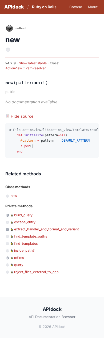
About (92, 7)
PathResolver (36, 68)
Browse (75, 7)
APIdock (14, 7)
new (14, 196)
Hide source (22, 116)
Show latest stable (33, 63)
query (18, 265)
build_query (23, 215)
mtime (19, 258)
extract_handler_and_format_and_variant (46, 229)
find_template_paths (30, 236)
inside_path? (24, 250)
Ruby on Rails (44, 7)
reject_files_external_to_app (36, 272)
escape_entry (24, 222)
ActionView (13, 68)
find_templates (26, 244)
